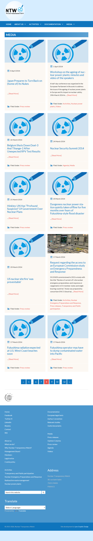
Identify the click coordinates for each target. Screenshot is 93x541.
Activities (66, 104)
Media (72, 165)
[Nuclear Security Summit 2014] (68, 124)
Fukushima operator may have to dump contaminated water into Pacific (66, 350)
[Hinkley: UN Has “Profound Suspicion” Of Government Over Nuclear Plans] (25, 183)
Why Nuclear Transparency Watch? (18, 448)
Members (8, 455)
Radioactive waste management (17, 480)
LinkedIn (8, 422)
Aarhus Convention (55, 419)
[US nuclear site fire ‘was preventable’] (25, 245)
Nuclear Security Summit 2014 (67, 148)
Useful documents (54, 426)
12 (64, 382)
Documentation (54, 412)
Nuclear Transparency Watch (24, 11)
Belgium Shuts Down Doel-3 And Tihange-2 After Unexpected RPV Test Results (23, 148)
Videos (58, 106)
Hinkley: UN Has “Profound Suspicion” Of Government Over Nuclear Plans (25, 208)
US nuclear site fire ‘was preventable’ (20, 280)
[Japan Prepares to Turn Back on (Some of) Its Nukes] (25, 51)
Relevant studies (54, 422)
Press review (25, 106)
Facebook (8, 415)
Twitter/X (8, 419)
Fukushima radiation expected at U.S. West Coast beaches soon (23, 350)
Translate (22, 511)
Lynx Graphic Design (81, 527)
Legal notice (9, 458)
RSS (6, 433)
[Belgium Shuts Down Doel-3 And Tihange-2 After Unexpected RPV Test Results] (25, 124)
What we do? (10, 444)
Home (7, 412)
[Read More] (13, 94)
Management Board (12, 451)
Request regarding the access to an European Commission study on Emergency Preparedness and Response (68, 267)
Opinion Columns (54, 441)
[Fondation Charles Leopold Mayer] (9, 397)
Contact (8, 429)
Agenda (66, 165)
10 (57, 382)
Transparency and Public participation (19, 473)
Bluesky (8, 426)
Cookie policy (10, 462)
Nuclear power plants (13, 484)
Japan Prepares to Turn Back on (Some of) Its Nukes (24, 82)
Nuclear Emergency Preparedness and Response (23, 477)
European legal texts (55, 415)
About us (8, 441)
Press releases (55, 306)
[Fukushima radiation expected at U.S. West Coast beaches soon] (25, 326)
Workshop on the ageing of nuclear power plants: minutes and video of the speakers (68, 75)
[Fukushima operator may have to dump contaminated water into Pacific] (68, 326)
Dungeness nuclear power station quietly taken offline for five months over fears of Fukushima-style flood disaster (68, 209)
